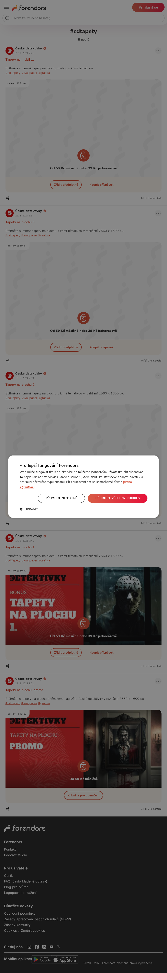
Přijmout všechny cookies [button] (118, 498)
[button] (29, 509)
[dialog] (83, 486)
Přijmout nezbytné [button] (61, 498)
